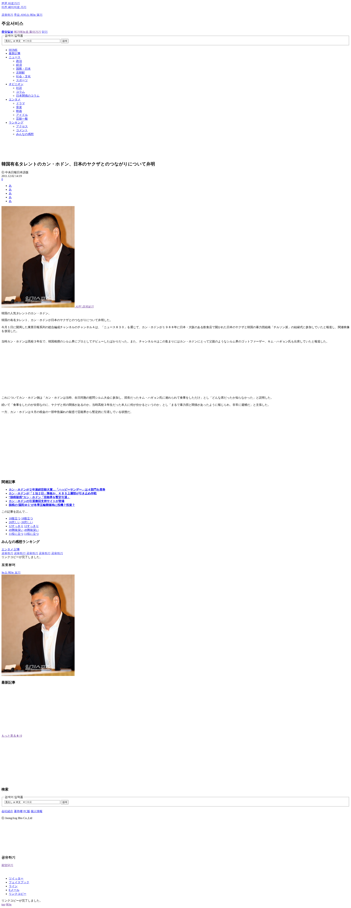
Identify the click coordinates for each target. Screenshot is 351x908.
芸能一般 (22, 118)
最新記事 (14, 53)
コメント (22, 130)
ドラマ (20, 103)
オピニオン (16, 84)
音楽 (19, 107)
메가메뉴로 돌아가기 (27, 31)
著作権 (18, 811)
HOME (13, 49)
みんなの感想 (25, 134)
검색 (64, 41)
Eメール (14, 890)
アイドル (22, 114)
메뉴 (9, 904)
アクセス (22, 126)
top (3, 904)
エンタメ (14, 99)
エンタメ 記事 (10, 549)
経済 (19, 64)
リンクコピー (17, 893)
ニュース (14, 57)
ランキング (16, 122)
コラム (20, 91)
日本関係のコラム (27, 95)
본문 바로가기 (10, 3)
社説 (19, 88)
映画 (19, 111)
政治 (19, 61)
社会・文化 (23, 76)
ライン (13, 886)
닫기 (45, 31)
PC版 (26, 811)
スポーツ (22, 80)
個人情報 (36, 811)
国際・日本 (23, 68)
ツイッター (16, 878)
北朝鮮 (20, 72)
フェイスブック (19, 882)
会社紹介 (7, 811)
